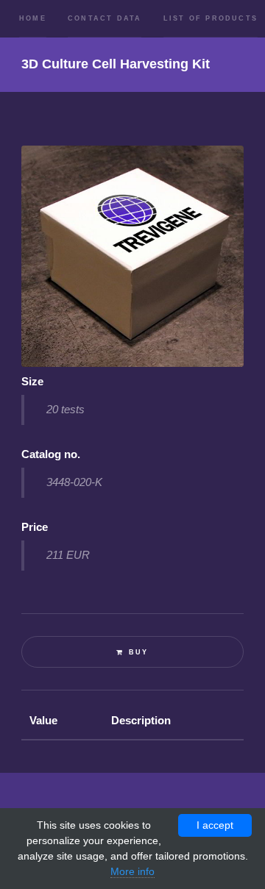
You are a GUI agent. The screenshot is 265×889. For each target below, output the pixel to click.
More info (132, 871)
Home (32, 18)
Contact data (104, 18)
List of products (210, 18)
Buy (139, 652)
